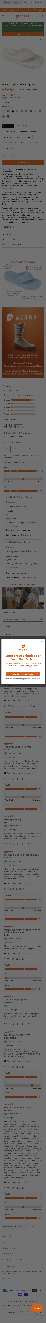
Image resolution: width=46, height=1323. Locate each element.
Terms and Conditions (36, 678)
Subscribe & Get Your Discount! (22, 674)
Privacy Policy (23, 679)
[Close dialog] (42, 641)
